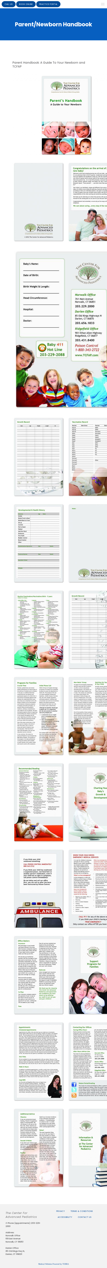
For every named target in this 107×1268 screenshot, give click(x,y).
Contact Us (85, 1217)
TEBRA (65, 1264)
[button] (103, 4)
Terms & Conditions (81, 1211)
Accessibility (65, 1217)
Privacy (60, 1211)
